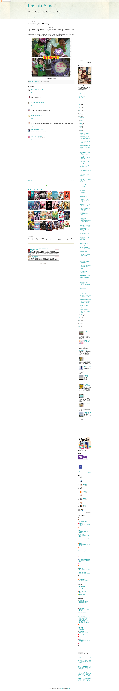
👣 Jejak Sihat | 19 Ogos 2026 (87, 376)
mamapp (32, 136)
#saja (81, 232)
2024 (80, 107)
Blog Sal (80, 543)
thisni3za (84, 505)
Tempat (79, 679)
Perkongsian (86, 673)
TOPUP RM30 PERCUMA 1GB (84, 350)
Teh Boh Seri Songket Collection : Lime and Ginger (85, 150)
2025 (80, 106)
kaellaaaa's (81, 568)
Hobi (79, 662)
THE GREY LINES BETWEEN (84, 575)
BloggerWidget (88, 512)
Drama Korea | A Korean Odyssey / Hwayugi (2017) (85, 200)
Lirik (90, 664)
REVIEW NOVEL (82, 95)
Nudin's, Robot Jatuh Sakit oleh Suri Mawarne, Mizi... (85, 255)
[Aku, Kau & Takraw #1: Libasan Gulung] (49, 199)
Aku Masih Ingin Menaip (83, 551)
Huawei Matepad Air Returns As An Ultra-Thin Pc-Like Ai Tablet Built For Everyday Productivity (84, 614)
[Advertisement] (51, 169)
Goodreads (80, 661)
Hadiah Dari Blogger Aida (84, 134)
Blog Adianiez (81, 636)
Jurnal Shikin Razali (82, 616)
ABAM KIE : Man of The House (84, 559)
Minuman (89, 668)
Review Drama (84, 675)
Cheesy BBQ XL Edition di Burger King (84, 260)
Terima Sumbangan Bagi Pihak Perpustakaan (85, 146)
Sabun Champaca (83, 201)
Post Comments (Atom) (36, 182)
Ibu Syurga (81, 588)
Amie (85, 509)
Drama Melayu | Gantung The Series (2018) (85, 241)
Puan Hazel (85, 491)
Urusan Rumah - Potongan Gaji (85, 170)
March (81, 130)
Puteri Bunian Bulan (34, 249)
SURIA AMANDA (82, 600)
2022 (80, 110)
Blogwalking (80, 658)
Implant (85, 662)
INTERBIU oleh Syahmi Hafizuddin (84, 310)
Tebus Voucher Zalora (83, 196)
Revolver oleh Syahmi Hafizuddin (83, 272)
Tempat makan (85, 679)
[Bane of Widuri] (67, 219)
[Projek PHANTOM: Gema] (61, 210)
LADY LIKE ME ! (82, 547)
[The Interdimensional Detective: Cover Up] (55, 219)
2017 (80, 317)
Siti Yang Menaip (34, 129)
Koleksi (85, 663)
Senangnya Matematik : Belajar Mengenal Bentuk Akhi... (85, 221)
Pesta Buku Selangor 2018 (84, 154)
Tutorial (79, 680)
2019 (80, 114)
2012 (80, 324)
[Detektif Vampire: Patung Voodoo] (49, 230)
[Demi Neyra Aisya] (55, 209)
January (81, 315)
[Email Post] (42, 81)
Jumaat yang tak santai (82, 557)
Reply (32, 92)
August (81, 123)
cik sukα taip (81, 634)
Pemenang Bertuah (83, 288)
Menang (85, 668)
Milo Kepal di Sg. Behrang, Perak (85, 165)
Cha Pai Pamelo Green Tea (87, 357)
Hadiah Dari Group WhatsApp (85, 174)
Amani (86, 657)
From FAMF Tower (82, 627)
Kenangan (82, 663)
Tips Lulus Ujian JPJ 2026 (83, 566)
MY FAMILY (81, 97)
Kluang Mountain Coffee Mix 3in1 (87, 404)
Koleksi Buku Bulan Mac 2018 (85, 297)
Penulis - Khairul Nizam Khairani (85, 226)
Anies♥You (81, 523)
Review (79, 674)
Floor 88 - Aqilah (82, 239)
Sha (82, 465)
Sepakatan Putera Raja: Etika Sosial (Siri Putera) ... (85, 177)
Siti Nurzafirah (81, 639)
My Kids (84, 669)
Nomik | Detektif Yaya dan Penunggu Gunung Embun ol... (85, 291)
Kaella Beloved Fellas (83, 190)
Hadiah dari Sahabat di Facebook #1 (84, 172)
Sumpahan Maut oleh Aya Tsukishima (84, 238)
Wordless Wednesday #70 (84, 233)
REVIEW (80, 93)
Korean (88, 663)
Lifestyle (86, 664)
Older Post (72, 180)
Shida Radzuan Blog (82, 550)
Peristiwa (82, 673)
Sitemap (42, 18)
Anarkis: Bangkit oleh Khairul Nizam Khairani (85, 262)
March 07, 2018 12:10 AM (38, 136)
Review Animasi (85, 674)
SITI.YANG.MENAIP (82, 643)
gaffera (61, 688)
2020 (80, 113)
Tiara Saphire (81, 534)
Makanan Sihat (81, 667)
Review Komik (84, 677)
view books (89, 472)
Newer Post (30, 180)
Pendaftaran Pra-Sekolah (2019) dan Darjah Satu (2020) (85, 296)
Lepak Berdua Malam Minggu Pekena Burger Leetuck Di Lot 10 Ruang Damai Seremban (84, 602)
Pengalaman (80, 672)
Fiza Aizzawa (33, 102)
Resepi (89, 673)
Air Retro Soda (82, 175)
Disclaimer (49, 18)
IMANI (80, 100)
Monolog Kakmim (82, 527)
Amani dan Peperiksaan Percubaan (84, 192)
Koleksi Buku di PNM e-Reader (85, 143)
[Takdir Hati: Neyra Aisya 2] (43, 209)
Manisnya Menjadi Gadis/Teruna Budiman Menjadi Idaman (87, 342)
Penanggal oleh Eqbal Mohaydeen (84, 163)
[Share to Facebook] (47, 81)
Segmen (89, 678)
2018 (80, 116)
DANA (80, 530)
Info (87, 662)
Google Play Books (87, 661)
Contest (90, 658)
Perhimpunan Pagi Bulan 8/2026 (87, 394)
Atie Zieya (32, 89)
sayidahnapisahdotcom (83, 565)
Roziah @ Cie (85, 487)
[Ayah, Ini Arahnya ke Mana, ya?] (49, 209)
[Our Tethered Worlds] (37, 229)
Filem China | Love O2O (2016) (85, 225)
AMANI (80, 98)
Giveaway (89, 660)
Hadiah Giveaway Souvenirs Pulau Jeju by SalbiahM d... (85, 302)
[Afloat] (37, 219)
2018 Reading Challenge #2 (85, 305)
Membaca (80, 668)
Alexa (83, 657)
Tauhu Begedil (82, 270)
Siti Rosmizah (65, 240)
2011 (80, 326)
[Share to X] (46, 81)
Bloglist (90, 657)
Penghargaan (85, 672)
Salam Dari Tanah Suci (82, 644)
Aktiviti (79, 657)
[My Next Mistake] (43, 230)
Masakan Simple (88, 667)
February (81, 314)
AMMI (80, 556)
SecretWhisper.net (82, 572)
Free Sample (85, 660)
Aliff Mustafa (33, 250)
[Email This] (43, 81)
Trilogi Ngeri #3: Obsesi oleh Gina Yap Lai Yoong (85, 205)
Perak (79, 673)
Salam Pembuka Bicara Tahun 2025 (84, 637)
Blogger (68, 688)
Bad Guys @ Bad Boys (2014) (85, 248)
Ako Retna (84, 498)
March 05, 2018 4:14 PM (40, 102)
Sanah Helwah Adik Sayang (83, 632)
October (81, 120)
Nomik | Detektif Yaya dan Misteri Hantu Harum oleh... (85, 266)
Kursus (83, 664)
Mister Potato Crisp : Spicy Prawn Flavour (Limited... (85, 182)
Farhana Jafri (33, 122)
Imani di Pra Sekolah (83, 210)
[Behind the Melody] (31, 209)
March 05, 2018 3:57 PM (40, 95)
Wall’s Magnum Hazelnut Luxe (85, 156)
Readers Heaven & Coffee (84, 250)
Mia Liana (81, 563)
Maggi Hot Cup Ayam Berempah (87, 385)
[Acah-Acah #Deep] (37, 199)
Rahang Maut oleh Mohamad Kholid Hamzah (85, 209)
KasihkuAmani (42, 5)
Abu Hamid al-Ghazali (35, 257)
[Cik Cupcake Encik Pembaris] (49, 219)
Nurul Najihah (33, 95)
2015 (80, 320)
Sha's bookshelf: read (35, 190)
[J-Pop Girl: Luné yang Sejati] (37, 209)
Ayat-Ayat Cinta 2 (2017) (84, 166)
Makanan (80, 666)
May (81, 127)
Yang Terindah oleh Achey (84, 253)
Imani (82, 662)
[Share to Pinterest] (48, 81)
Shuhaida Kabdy (82, 631)
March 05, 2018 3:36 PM (39, 89)
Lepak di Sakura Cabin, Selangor (84, 283)
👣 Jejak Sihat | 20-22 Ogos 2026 (87, 413)
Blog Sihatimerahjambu (83, 519)
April (81, 129)
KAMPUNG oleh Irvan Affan (84, 133)
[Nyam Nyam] (67, 226)
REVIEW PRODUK (82, 96)
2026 (80, 104)
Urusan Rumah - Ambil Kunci (85, 138)
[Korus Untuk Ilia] (67, 199)
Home (29, 18)
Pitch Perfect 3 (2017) (83, 228)
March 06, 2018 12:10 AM (40, 122)
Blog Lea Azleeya (82, 612)
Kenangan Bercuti (83, 197)
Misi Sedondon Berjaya (84, 247)
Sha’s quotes (30, 236)
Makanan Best (87, 666)
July (81, 124)
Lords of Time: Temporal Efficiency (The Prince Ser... (85, 280)
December (82, 117)
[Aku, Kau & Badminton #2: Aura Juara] (61, 199)
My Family (80, 669)
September (82, 121)
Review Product (85, 678)
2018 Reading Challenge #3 (85, 131)
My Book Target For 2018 (84, 243)
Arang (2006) (82, 212)
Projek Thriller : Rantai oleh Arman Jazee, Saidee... (84, 137)
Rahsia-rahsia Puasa (34, 256)
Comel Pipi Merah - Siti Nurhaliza (84, 219)
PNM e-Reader (82, 670)
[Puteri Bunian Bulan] (31, 200)
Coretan (80, 660)
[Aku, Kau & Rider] (61, 229)
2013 (80, 323)
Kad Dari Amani (82, 186)
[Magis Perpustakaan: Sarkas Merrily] (31, 220)
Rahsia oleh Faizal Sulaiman (85, 284)
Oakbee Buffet (88, 669)
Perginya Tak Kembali (86, 332)
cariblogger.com (82, 586)
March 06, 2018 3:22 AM (41, 129)
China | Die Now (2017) (84, 203)
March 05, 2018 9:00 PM (39, 115)
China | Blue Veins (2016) (84, 161)
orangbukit (81, 624)
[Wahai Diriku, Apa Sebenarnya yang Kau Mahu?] (55, 199)
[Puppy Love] (61, 220)
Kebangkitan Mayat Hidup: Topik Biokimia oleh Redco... (85, 293)
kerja (84, 681)
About (35, 18)
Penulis (90, 672)
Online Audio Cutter (83, 251)
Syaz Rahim (85, 480)
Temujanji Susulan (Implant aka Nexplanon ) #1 (85, 300)
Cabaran (85, 658)
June (81, 126)
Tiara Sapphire (82, 579)
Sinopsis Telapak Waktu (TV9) (84, 580)
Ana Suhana (81, 608)
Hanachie (32, 115)
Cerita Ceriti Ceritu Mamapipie (84, 538)
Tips (90, 679)
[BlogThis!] (45, 81)
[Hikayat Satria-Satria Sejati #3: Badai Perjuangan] (55, 230)
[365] (43, 198)
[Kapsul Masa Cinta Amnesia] (67, 209)
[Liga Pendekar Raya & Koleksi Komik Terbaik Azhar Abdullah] (31, 229)
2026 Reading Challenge (84, 464)
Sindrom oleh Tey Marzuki (84, 273)
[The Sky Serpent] (43, 219)
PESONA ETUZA (82, 594)
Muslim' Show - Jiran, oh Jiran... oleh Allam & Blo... (85, 230)
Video (84, 680)
